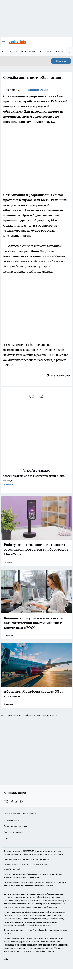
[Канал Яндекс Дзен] (21, 801)
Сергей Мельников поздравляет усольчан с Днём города (34, 480)
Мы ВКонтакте (28, 51)
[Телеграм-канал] (16, 801)
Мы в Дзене (46, 51)
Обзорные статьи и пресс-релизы (20, 813)
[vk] (32, 396)
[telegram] (42, 396)
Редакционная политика (15, 826)
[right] (69, 51)
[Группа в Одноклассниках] (11, 801)
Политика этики (11, 820)
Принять (61, 60)
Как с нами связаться (14, 832)
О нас (6, 838)
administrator (38, 90)
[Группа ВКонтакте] (6, 801)
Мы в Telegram (9, 51)
